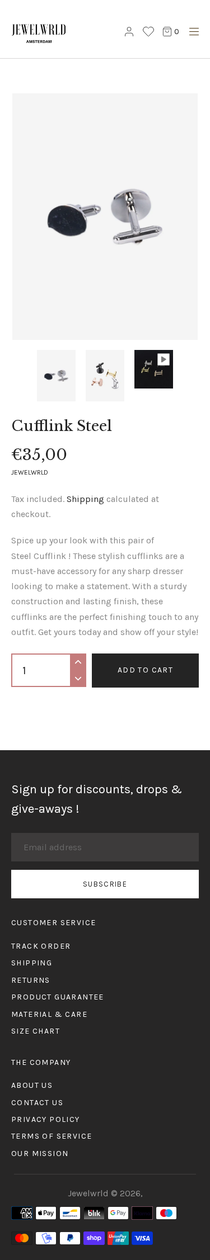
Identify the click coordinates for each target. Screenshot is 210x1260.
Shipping (85, 499)
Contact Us (37, 1102)
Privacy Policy (45, 1119)
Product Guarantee (57, 997)
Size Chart (35, 1031)
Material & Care (49, 1014)
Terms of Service (51, 1136)
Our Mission (39, 1153)
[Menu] (191, 33)
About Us (32, 1085)
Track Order (41, 946)
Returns (30, 980)
